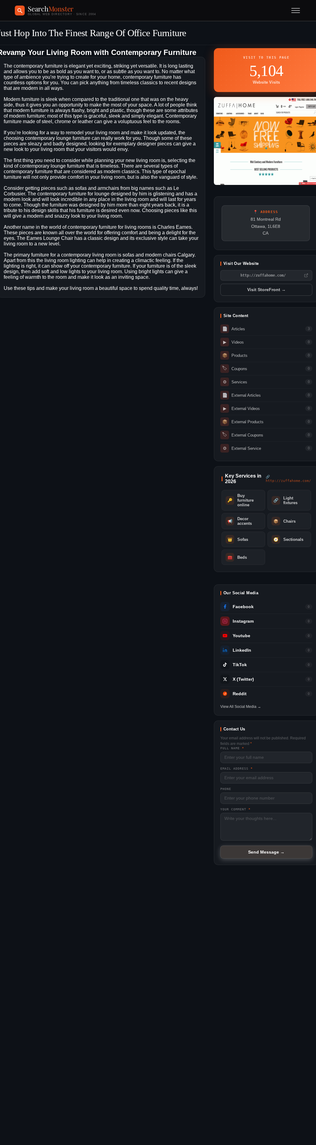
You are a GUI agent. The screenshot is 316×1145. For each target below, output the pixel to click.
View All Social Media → (240, 706)
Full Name (232, 748)
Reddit (240, 694)
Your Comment (235, 809)
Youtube (241, 635)
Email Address (236, 768)
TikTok (240, 664)
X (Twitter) (243, 679)
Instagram (243, 621)
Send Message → (266, 852)
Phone (225, 789)
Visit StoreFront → (266, 289)
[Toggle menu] (295, 10)
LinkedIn (242, 650)
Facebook (243, 606)
